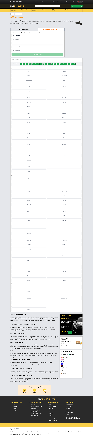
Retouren (48, 1)
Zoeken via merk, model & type (51, 29)
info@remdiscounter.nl (71, 414)
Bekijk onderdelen (37, 54)
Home (34, 1)
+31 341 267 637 (70, 412)
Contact (73, 1)
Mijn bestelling (56, 1)
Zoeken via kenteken (23, 29)
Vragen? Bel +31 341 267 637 (16, 1)
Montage (68, 1)
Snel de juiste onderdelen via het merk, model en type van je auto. (27, 32)
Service (62, 1)
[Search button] (59, 6)
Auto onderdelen (41, 1)
